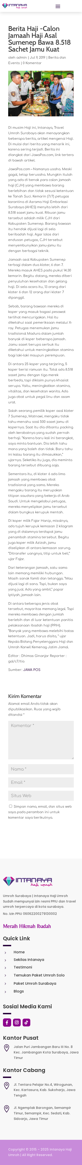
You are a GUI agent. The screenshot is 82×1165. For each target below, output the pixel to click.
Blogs (19, 991)
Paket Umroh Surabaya (35, 983)
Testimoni (23, 967)
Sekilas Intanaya (29, 959)
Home (19, 952)
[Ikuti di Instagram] (17, 1022)
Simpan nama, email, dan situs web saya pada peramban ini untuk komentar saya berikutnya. (40, 812)
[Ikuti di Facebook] (7, 1022)
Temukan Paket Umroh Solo (39, 975)
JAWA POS (31, 670)
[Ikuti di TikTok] (26, 1022)
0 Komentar (32, 63)
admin (21, 57)
